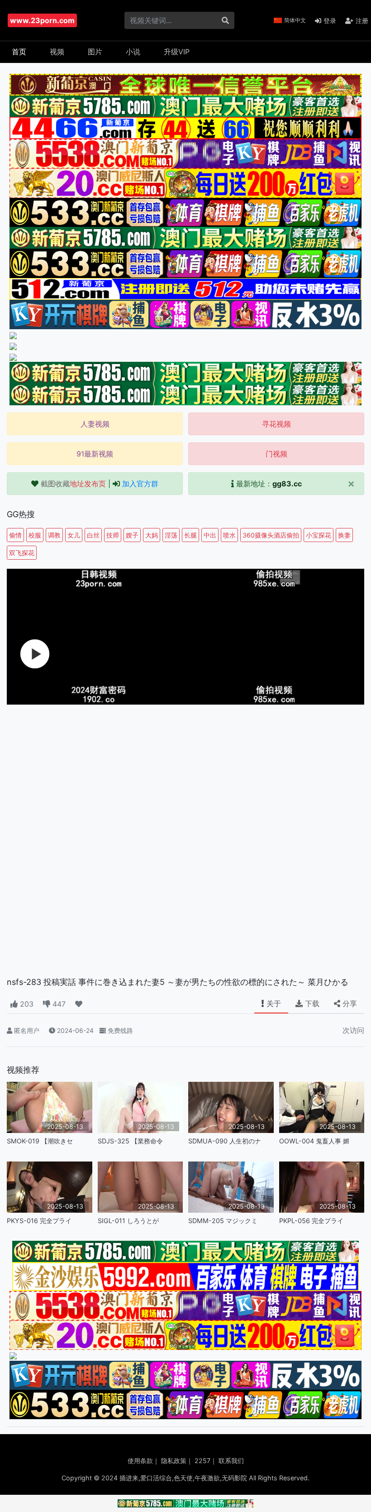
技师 (112, 535)
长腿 (190, 535)
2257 (202, 1460)
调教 (54, 535)
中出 (210, 535)
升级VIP (177, 51)
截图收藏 (73, 483)
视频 (57, 51)
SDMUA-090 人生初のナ (224, 1141)
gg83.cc (287, 483)
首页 (19, 51)
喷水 (229, 535)
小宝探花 (318, 535)
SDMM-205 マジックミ (222, 1220)
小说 (133, 51)
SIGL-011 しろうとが (128, 1220)
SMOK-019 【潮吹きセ (40, 1141)
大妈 (151, 535)
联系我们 (231, 1460)
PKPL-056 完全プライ (311, 1220)
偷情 (15, 535)
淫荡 (171, 535)
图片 (95, 51)
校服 (35, 535)
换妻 (344, 535)
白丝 (93, 535)
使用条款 (140, 1460)
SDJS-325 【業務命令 (130, 1141)
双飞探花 (21, 553)
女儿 (73, 535)
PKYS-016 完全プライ (39, 1220)
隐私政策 (173, 1460)
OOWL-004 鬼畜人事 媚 (314, 1141)
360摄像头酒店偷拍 (271, 535)
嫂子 (132, 535)
